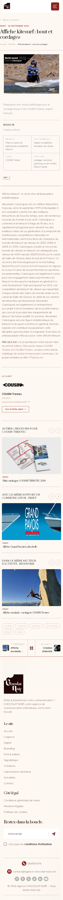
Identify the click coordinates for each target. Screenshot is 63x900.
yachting (36, 626)
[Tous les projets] (31, 648)
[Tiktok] (34, 879)
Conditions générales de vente (22, 800)
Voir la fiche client (14, 409)
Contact (8, 783)
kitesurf (7, 632)
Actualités (9, 777)
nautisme (22, 626)
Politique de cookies (15, 812)
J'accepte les (30, 844)
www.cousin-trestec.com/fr (14, 402)
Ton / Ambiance (42, 139)
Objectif (10, 139)
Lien (5, 177)
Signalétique (11, 760)
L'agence (9, 736)
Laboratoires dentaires (17, 771)
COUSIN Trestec (23, 349)
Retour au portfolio (11, 20)
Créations (9, 765)
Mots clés (39, 156)
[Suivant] (58, 430)
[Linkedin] (40, 879)
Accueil (3, 44)
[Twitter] (28, 879)
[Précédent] (51, 430)
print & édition (13, 345)
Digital (7, 742)
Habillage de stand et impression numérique (28, 353)
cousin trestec (52, 626)
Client (9, 156)
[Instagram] (17, 879)
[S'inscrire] (54, 834)
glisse (19, 632)
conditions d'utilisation (38, 844)
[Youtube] (46, 879)
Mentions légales (13, 806)
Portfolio (12, 44)
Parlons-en (36, 357)
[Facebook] (23, 879)
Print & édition (12, 754)
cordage (7, 626)
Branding (9, 748)
